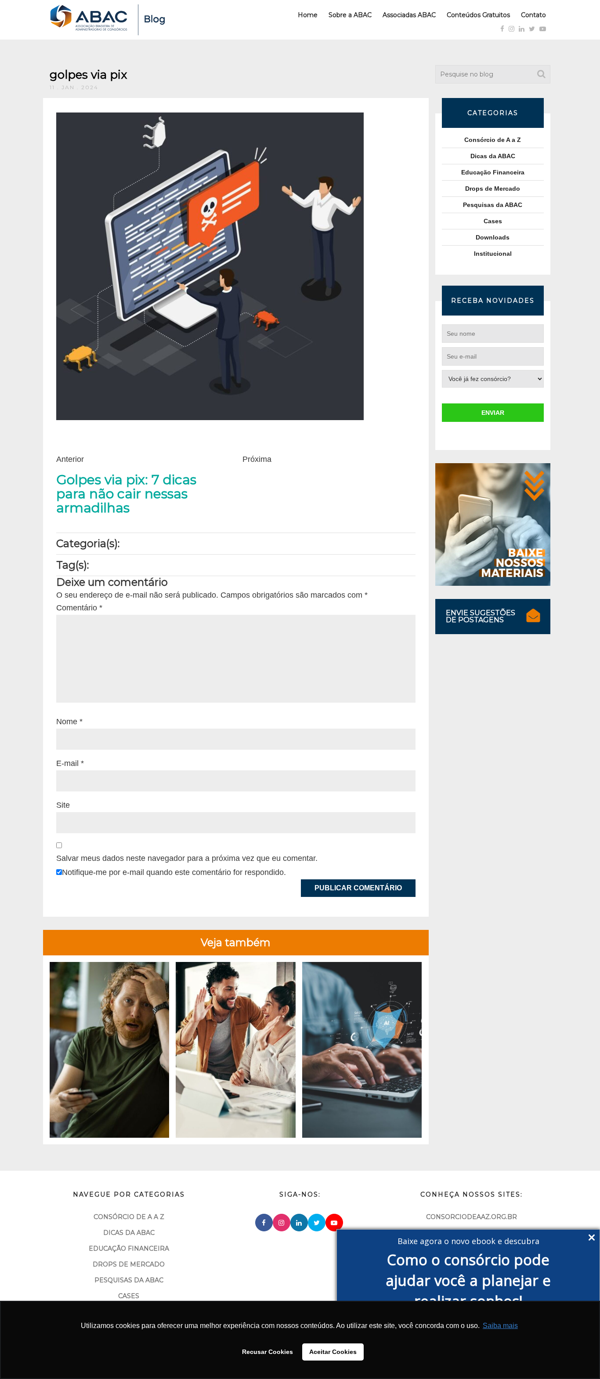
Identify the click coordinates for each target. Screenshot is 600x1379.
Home (308, 15)
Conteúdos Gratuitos (478, 15)
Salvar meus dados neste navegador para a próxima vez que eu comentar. (187, 858)
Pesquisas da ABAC (492, 204)
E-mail (70, 763)
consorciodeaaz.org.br (471, 1217)
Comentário (79, 607)
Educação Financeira (492, 172)
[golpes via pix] (210, 265)
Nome (69, 721)
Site (63, 805)
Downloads (493, 237)
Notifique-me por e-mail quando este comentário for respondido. (174, 872)
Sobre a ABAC (350, 15)
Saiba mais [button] (500, 1325)
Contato (533, 15)
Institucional (493, 253)
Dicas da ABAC (492, 156)
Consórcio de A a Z (492, 139)
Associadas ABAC (409, 15)
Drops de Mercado (492, 188)
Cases (493, 221)
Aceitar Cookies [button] (333, 1351)
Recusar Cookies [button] (267, 1351)
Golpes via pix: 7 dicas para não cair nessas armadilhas (126, 494)
